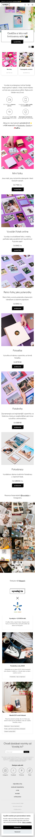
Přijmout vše (17, 827)
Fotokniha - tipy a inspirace (17, 676)
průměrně (16, 1)
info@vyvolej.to (17, 809)
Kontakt (17, 793)
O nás (17, 790)
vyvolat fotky (17, 250)
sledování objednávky (17, 787)
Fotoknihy (17, 408)
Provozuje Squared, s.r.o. (18, 812)
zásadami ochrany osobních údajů (18, 759)
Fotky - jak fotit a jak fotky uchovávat (14, 728)
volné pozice (17, 796)
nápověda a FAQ (17, 784)
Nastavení (17, 832)
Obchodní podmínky (17, 806)
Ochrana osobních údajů (17, 803)
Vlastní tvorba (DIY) (9, 731)
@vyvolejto (25, 495)
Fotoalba (17, 350)
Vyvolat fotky (17, 189)
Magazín (22, 580)
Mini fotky (17, 173)
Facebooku (21, 125)
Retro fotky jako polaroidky (17, 292)
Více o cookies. (27, 822)
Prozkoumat (17, 308)
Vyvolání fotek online (17, 231)
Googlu (28, 125)
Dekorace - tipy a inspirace (11, 726)
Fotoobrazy (17, 469)
